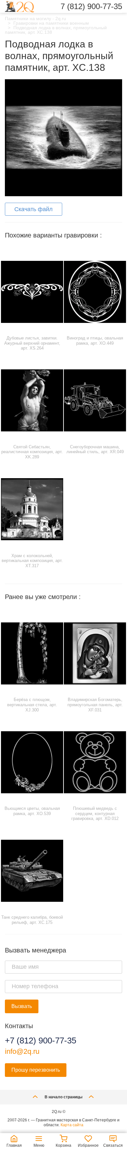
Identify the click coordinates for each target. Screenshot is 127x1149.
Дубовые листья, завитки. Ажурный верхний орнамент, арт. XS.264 (32, 343)
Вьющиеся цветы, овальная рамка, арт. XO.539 (32, 811)
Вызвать (21, 1006)
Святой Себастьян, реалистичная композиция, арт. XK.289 (32, 451)
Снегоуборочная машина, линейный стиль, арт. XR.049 (95, 449)
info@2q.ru (22, 1051)
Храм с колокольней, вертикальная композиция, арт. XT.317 (32, 560)
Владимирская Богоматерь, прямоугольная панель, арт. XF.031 (95, 704)
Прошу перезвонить (35, 1070)
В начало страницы (63, 1097)
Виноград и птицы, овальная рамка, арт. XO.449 (95, 341)
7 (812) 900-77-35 (91, 6)
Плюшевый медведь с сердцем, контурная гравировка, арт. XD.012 (95, 813)
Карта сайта (72, 1125)
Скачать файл (33, 209)
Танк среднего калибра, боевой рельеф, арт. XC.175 (32, 920)
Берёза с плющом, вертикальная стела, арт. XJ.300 (32, 704)
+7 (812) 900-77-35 (40, 1040)
